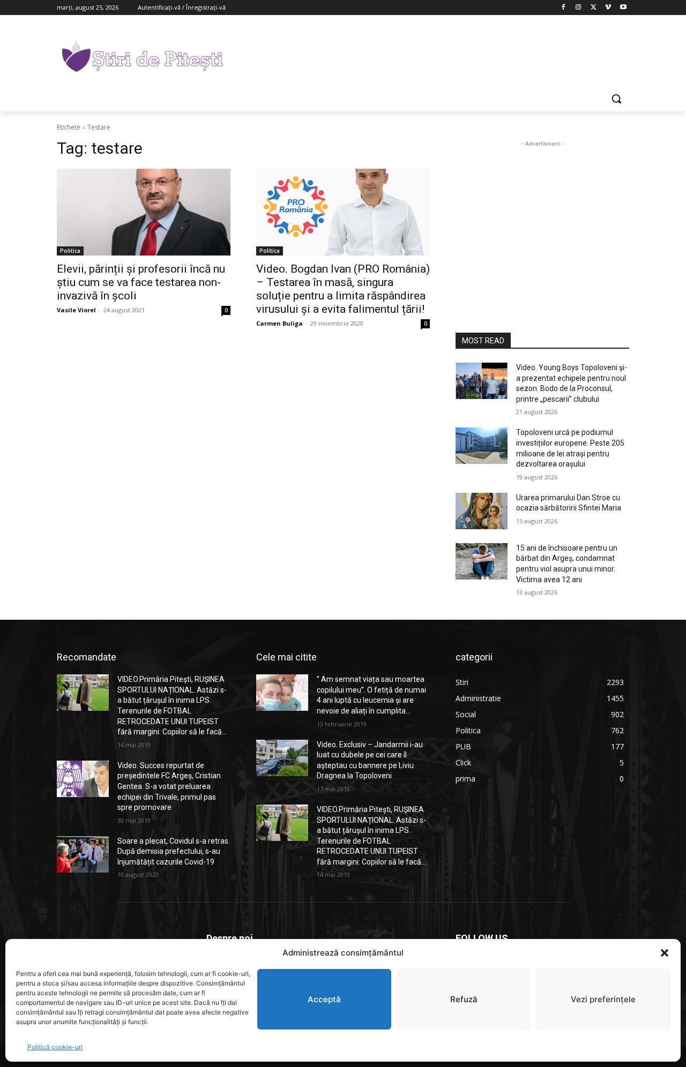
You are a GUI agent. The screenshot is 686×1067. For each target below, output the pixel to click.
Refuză (464, 999)
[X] (593, 8)
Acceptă (324, 999)
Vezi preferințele (603, 999)
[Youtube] (623, 8)
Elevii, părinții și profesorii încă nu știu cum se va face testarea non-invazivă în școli (141, 282)
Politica (70, 250)
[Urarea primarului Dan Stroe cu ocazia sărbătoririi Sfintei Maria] (482, 511)
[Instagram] (578, 8)
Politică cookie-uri (55, 1047)
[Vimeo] (608, 8)
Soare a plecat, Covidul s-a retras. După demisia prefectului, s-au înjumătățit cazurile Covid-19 (173, 851)
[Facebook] (563, 8)
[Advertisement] (423, 54)
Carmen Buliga (279, 323)
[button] (664, 953)
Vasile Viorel (76, 310)
